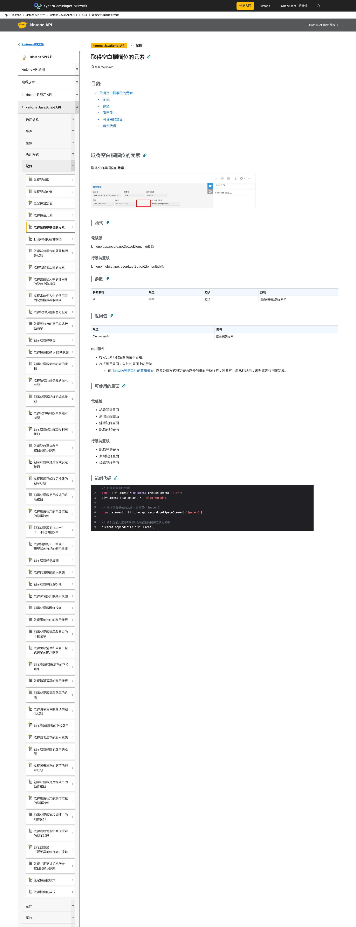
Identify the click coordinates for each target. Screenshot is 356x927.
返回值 (108, 112)
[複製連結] (148, 56)
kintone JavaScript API (63, 14)
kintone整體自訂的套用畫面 (134, 370)
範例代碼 (109, 126)
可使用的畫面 (113, 119)
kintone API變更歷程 (322, 25)
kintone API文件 (35, 14)
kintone (16, 14)
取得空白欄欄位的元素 (116, 93)
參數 (106, 106)
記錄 (84, 14)
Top (5, 14)
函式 (106, 99)
